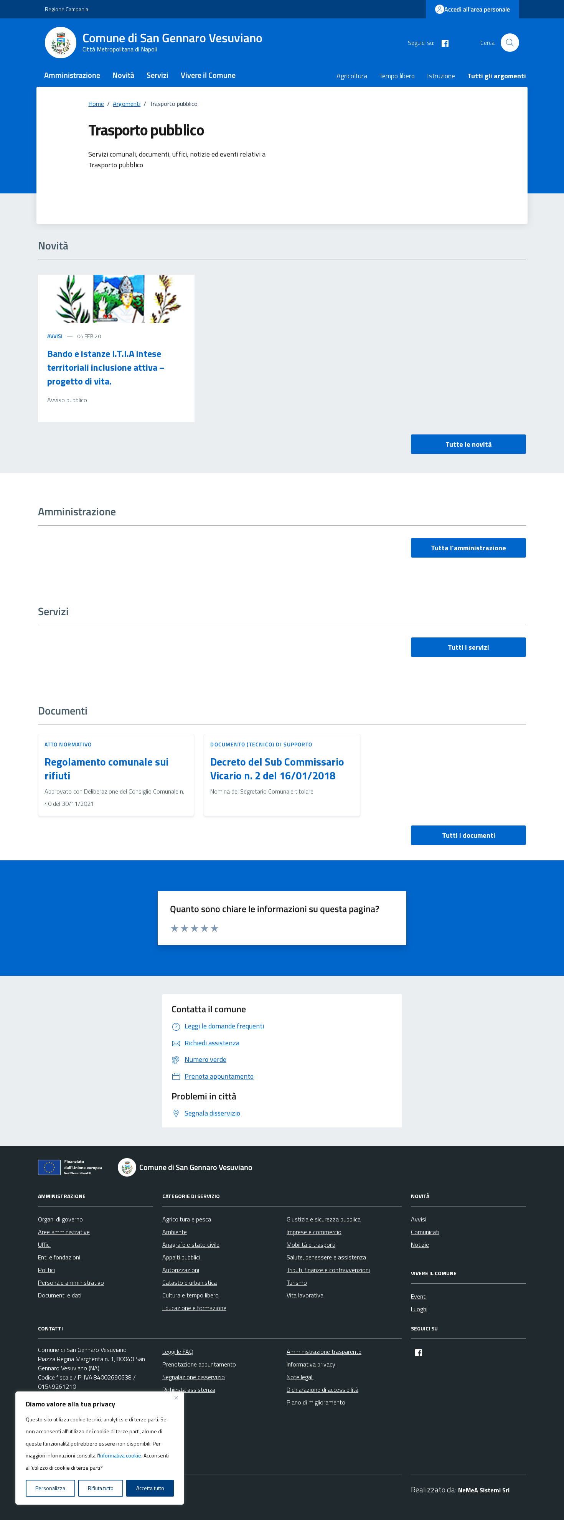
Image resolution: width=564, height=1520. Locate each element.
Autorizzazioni (180, 1269)
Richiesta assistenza (188, 1389)
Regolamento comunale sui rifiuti (106, 768)
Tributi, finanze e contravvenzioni (328, 1269)
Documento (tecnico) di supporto (261, 744)
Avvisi (55, 336)
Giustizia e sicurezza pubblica (324, 1219)
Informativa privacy (311, 1364)
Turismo (297, 1282)
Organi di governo (60, 1219)
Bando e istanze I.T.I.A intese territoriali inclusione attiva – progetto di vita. (106, 367)
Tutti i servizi (468, 647)
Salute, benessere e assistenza (326, 1257)
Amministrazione (72, 75)
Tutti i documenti (468, 835)
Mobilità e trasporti (311, 1244)
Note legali (300, 1376)
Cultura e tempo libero (190, 1295)
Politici (46, 1269)
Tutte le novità (468, 444)
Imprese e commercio (314, 1231)
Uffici (44, 1244)
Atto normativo (68, 744)
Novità (123, 75)
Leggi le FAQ (177, 1351)
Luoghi (419, 1309)
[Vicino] (176, 1398)
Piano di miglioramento (316, 1402)
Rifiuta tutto (101, 1488)
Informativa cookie (120, 1455)
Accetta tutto (150, 1488)
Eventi (419, 1296)
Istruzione (441, 76)
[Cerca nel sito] (510, 42)
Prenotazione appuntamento (199, 1364)
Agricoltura (351, 76)
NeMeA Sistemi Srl (484, 1490)
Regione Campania (66, 9)
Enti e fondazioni (59, 1257)
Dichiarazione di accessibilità (322, 1389)
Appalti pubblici (181, 1257)
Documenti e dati (59, 1295)
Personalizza (50, 1488)
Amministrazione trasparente (324, 1351)
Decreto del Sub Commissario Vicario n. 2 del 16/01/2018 (277, 768)
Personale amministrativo (71, 1282)
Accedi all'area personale (477, 9)
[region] (99, 1448)
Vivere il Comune (208, 75)
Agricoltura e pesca (186, 1219)
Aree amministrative (64, 1231)
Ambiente (174, 1231)
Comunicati (425, 1231)
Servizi (157, 75)
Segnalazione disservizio (193, 1376)
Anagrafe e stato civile (190, 1244)
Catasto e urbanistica (189, 1282)
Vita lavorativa (305, 1295)
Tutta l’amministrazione (468, 548)
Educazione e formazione (194, 1307)
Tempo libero (397, 76)
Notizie (420, 1244)
